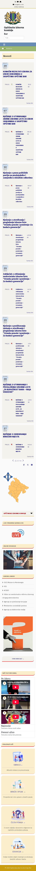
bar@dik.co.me (19, 4)
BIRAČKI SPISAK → (18, 792)
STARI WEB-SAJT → (18, 659)
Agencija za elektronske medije (14, 610)
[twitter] (15, 2)
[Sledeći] (23, 461)
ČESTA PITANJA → (18, 822)
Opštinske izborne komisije (15, 513)
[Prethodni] (13, 461)
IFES (5, 586)
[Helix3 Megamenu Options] (4, 45)
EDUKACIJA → (18, 852)
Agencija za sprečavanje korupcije (15, 602)
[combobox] (14, 38)
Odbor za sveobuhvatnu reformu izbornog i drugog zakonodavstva (18, 596)
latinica (21, 7)
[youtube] (18, 2)
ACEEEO (6, 590)
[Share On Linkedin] (31, 464)
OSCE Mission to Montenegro (14, 582)
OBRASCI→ (18, 765)
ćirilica (16, 7)
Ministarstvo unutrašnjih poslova (15, 606)
